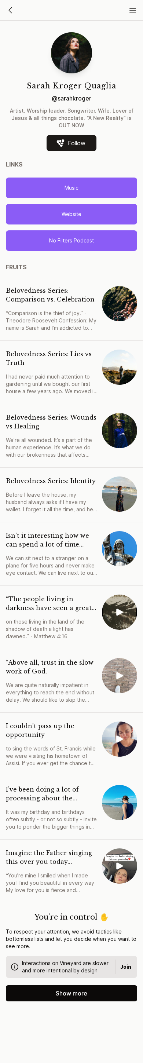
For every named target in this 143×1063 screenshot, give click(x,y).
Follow (76, 143)
